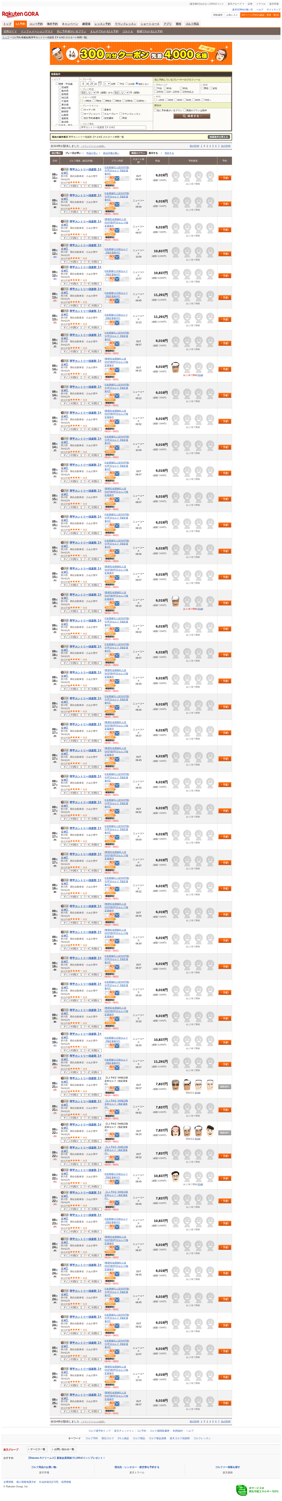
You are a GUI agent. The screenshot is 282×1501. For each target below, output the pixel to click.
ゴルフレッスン (202, 1438)
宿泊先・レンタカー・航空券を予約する (137, 1467)
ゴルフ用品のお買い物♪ (44, 1467)
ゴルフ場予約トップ (99, 1430)
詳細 (200, 375)
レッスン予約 (103, 23)
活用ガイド (10, 31)
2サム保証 (123, 1438)
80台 (169, 88)
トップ (7, 23)
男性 (206, 88)
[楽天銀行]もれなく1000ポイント (207, 3)
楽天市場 (274, 3)
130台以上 (188, 91)
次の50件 (226, 146)
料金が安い (92, 153)
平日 (122, 84)
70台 (159, 88)
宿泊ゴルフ (107, 1438)
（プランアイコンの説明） (93, 146)
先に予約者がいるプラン (71, 31)
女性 (215, 88)
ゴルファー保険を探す (227, 1467)
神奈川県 (66, 108)
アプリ (168, 23)
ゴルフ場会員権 (157, 1438)
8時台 (108, 100)
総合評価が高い (111, 153)
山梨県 (65, 115)
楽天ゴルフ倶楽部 (180, 1438)
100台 (160, 91)
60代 (197, 100)
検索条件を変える (219, 137)
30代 (170, 100)
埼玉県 (65, 97)
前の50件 (194, 146)
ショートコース (150, 23)
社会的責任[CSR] (48, 1481)
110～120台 (173, 91)
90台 (185, 88)
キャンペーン (70, 23)
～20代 (160, 100)
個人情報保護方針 (26, 1481)
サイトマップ (273, 9)
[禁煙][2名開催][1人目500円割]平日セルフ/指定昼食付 (116, 222)
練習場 (86, 23)
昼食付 (107, 109)
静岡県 (65, 111)
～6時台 (87, 100)
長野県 (65, 118)
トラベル (261, 3)
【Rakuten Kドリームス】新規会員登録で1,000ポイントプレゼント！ (66, 1457)
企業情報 (8, 1481)
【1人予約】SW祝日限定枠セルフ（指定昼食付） (116, 1104)
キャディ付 (89, 109)
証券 (250, 3)
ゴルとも (127, 31)
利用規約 (178, 1430)
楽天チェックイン (124, 1430)
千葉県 (65, 101)
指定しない (144, 84)
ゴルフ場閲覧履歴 (159, 1430)
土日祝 (131, 84)
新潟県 (65, 122)
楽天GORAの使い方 (242, 9)
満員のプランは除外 (196, 110)
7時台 (98, 100)
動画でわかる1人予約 (150, 31)
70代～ (208, 100)
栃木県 (65, 91)
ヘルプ (259, 9)
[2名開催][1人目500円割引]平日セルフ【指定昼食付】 (117, 170)
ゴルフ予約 (91, 1438)
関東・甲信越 (66, 84)
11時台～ (141, 100)
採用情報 (66, 1481)
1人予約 (20, 23)
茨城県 (65, 87)
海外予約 (52, 23)
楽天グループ (235, 3)
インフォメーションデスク (37, 31)
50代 (188, 100)
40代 (179, 100)
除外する (169, 153)
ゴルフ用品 (192, 23)
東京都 (65, 104)
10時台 (129, 100)
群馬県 (65, 94)
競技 (178, 23)
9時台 (118, 100)
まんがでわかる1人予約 (104, 31)
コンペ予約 (36, 23)
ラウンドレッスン (125, 23)
